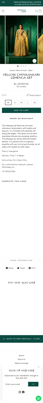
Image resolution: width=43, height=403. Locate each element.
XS (8, 102)
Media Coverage (21, 363)
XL (34, 102)
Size (21, 95)
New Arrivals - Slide (24, 70)
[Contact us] (38, 398)
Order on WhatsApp (21, 118)
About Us (21, 359)
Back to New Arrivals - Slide (23, 339)
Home (12, 70)
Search (21, 355)
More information (21, 260)
